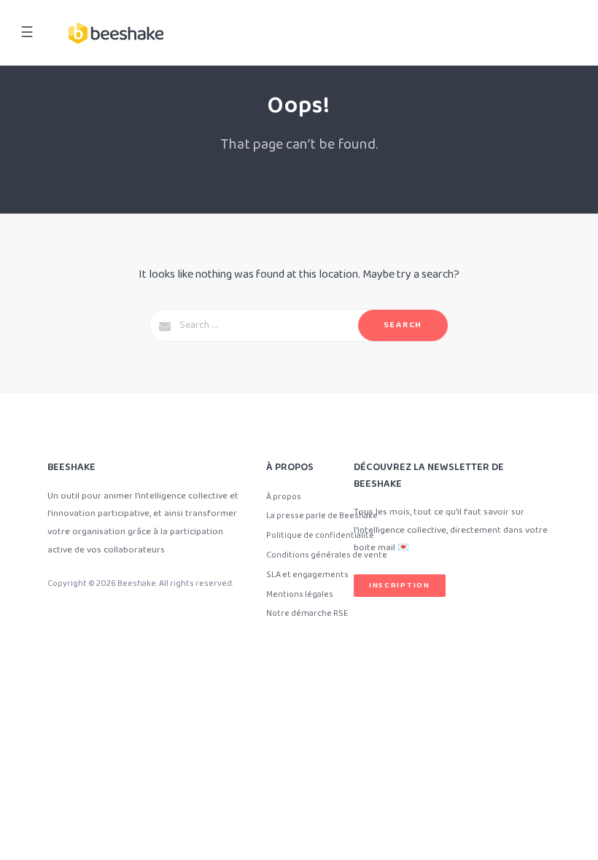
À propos (283, 497)
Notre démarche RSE (307, 613)
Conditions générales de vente (326, 555)
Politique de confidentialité (320, 535)
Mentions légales (299, 594)
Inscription (399, 585)
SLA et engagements (307, 575)
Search (403, 325)
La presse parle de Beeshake (322, 516)
